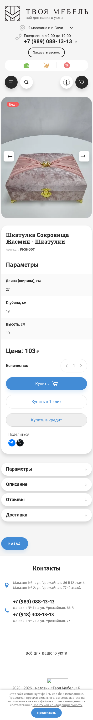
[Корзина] (81, 82)
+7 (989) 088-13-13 (48, 41)
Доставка (16, 515)
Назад (14, 543)
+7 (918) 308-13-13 (33, 615)
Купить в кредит (46, 420)
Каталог (11, 82)
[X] (20, 442)
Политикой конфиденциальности (58, 705)
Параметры (19, 469)
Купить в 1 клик (46, 401)
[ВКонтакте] (12, 442)
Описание (16, 484)
